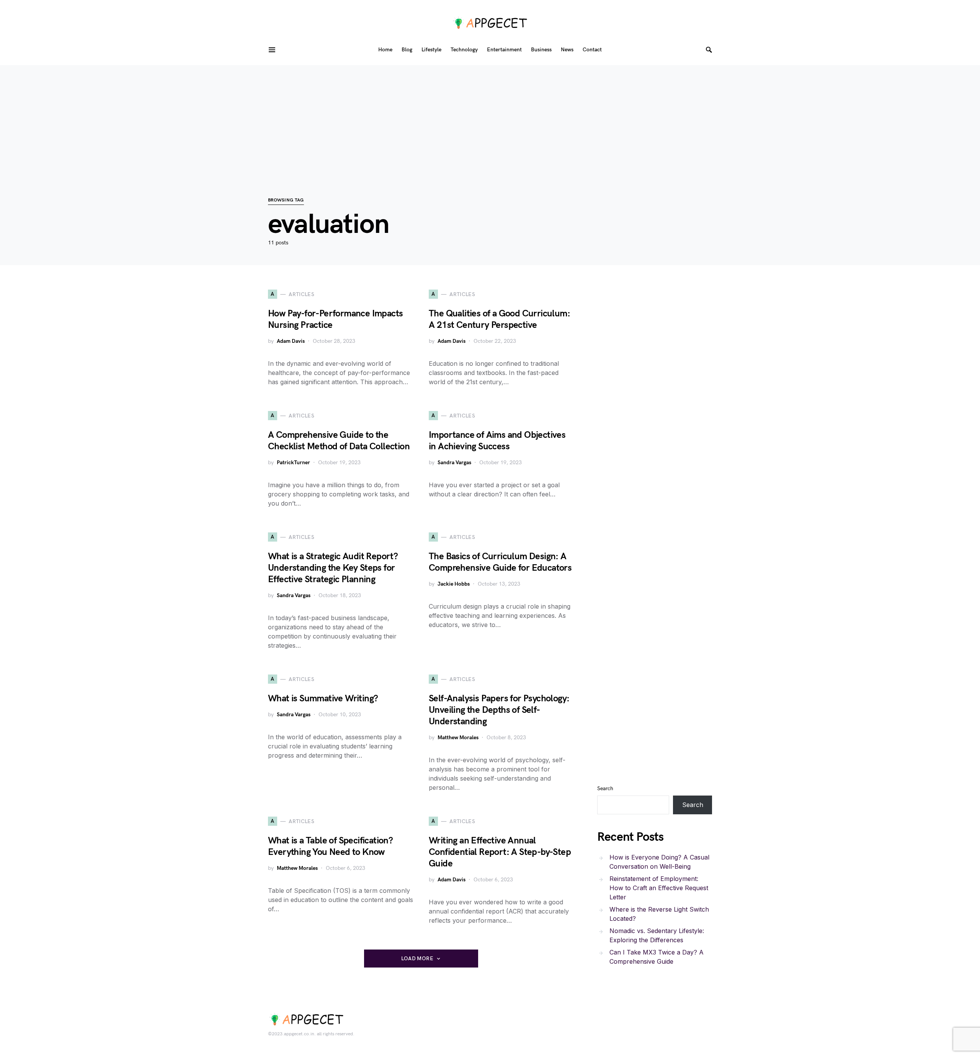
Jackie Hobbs (454, 584)
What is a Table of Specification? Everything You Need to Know (330, 846)
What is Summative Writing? (323, 698)
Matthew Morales (458, 737)
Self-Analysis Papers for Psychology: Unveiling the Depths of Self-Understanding (499, 710)
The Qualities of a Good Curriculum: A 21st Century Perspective (499, 319)
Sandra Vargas (454, 462)
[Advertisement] (490, 118)
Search (605, 788)
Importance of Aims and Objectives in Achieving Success (497, 440)
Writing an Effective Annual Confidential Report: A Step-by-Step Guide (500, 852)
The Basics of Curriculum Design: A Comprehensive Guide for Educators (500, 562)
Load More (417, 958)
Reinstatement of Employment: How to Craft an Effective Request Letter (658, 888)
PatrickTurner (293, 462)
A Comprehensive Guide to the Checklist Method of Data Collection (339, 440)
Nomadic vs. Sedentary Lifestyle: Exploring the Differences (656, 935)
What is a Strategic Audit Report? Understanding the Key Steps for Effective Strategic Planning (333, 568)
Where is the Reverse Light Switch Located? (659, 913)
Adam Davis (291, 341)
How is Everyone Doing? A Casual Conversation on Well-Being (659, 861)
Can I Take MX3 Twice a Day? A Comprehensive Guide (656, 956)
